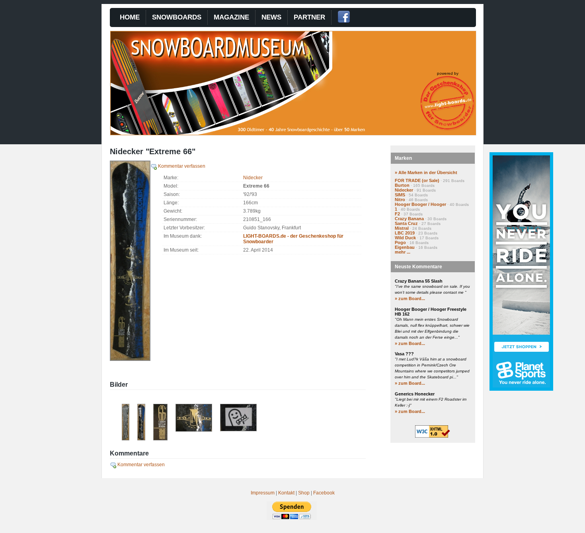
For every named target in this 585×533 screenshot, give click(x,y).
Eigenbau (405, 247)
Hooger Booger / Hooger (420, 204)
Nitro (400, 199)
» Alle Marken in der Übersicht (426, 172)
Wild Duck (405, 237)
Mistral (402, 228)
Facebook (324, 493)
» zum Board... (410, 298)
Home (130, 17)
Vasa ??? (404, 353)
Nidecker (253, 177)
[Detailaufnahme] (160, 439)
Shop (304, 493)
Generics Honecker (415, 394)
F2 (397, 213)
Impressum (263, 493)
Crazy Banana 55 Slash (419, 281)
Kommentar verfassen (181, 166)
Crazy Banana (409, 218)
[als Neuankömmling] (141, 439)
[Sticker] (238, 429)
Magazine (231, 17)
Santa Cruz (406, 223)
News (271, 17)
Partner (309, 17)
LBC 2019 (405, 233)
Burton (402, 185)
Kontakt (286, 493)
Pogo (400, 242)
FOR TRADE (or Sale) (417, 180)
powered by (447, 73)
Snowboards (176, 17)
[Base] (125, 439)
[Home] (253, 133)
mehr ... (402, 252)
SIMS (400, 194)
